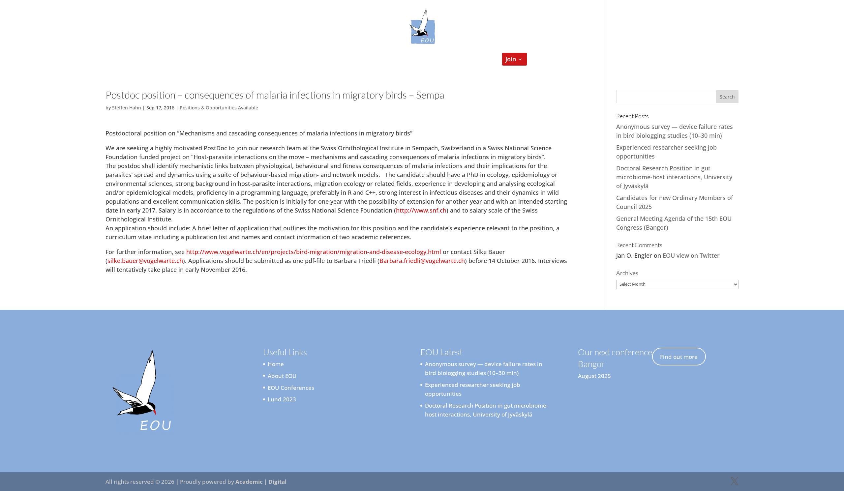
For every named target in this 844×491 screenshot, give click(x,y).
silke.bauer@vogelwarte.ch (145, 261)
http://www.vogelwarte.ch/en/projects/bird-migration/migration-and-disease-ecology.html (313, 252)
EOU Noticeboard (404, 60)
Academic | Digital (260, 481)
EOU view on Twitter (691, 255)
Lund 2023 (282, 399)
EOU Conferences (462, 60)
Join (510, 60)
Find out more (679, 357)
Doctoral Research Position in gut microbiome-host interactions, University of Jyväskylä (674, 177)
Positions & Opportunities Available (219, 107)
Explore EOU (346, 60)
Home (311, 60)
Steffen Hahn (126, 107)
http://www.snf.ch (421, 210)
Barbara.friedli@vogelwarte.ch (422, 261)
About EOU (282, 376)
